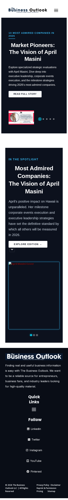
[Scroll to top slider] (12, 249)
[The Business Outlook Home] (28, 10)
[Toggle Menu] (56, 10)
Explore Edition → (28, 244)
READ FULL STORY (25, 94)
